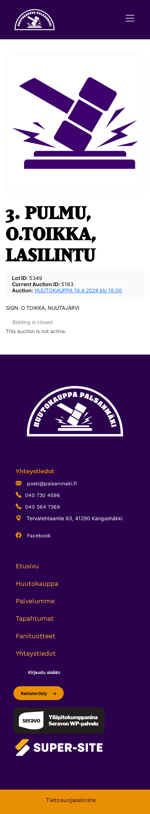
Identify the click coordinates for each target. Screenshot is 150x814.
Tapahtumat (35, 618)
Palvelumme (35, 601)
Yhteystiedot (36, 653)
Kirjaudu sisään (44, 672)
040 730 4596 (42, 495)
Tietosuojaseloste (71, 800)
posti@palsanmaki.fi (51, 483)
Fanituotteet (35, 636)
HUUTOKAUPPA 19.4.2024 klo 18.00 (78, 290)
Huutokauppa (37, 583)
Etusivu (27, 566)
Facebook (38, 535)
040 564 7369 (42, 507)
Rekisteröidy (34, 693)
